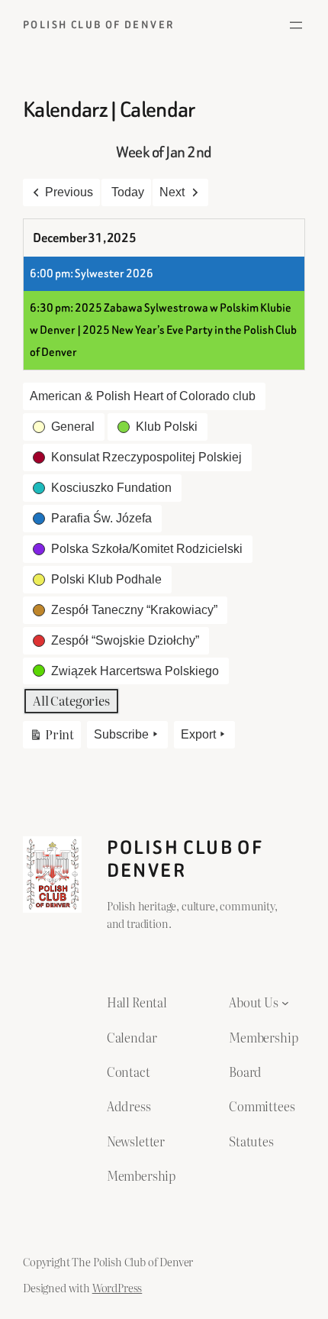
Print (51, 736)
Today (127, 192)
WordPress (117, 1287)
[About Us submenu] (285, 1002)
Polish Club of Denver (98, 25)
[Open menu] (296, 25)
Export (198, 734)
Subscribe (121, 734)
